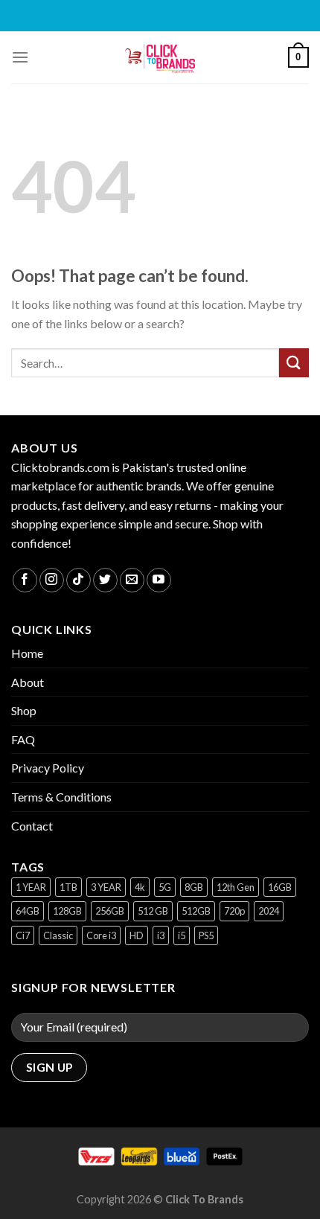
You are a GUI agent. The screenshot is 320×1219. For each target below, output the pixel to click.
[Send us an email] (132, 580)
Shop (23, 710)
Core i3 (101, 935)
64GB (27, 911)
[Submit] (294, 362)
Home (27, 653)
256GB (109, 911)
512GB (196, 911)
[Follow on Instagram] (51, 580)
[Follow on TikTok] (78, 580)
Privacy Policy (47, 768)
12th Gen (236, 887)
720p (234, 911)
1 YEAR (31, 887)
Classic (58, 935)
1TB (68, 887)
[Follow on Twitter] (105, 580)
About (27, 682)
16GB (280, 887)
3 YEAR (106, 887)
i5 (181, 935)
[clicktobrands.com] (160, 57)
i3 (160, 935)
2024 (268, 911)
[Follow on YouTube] (159, 580)
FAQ (23, 739)
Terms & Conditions (61, 797)
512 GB (153, 911)
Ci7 (23, 935)
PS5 (206, 935)
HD (136, 935)
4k (140, 887)
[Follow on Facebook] (25, 580)
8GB (194, 887)
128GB (67, 911)
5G (165, 887)
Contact (32, 826)
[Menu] (20, 57)
